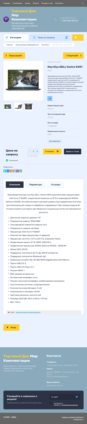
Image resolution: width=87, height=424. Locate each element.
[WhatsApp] (20, 171)
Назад (13, 327)
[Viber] (17, 171)
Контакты (59, 3)
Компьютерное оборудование (28, 312)
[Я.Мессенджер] (4, 171)
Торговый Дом (24, 15)
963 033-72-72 (70, 365)
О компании (17, 3)
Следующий (72, 55)
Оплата (36, 3)
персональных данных (70, 405)
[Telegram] (14, 171)
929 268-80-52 (69, 20)
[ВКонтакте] (8, 171)
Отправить (76, 397)
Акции (27, 3)
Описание (14, 184)
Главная (6, 3)
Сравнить (50, 98)
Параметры (35, 184)
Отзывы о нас (47, 3)
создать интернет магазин (72, 417)
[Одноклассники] (11, 171)
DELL (50, 71)
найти (34, 37)
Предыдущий (15, 55)
